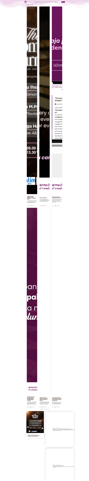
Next (48, 409)
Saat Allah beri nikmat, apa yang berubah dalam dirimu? (44, 399)
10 (46, 409)
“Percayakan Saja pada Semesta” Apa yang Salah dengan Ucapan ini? (57, 399)
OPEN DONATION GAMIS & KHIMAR (58, 465)
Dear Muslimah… (43, 197)
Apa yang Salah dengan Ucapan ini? (56, 197)
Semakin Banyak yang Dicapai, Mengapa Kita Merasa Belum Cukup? (31, 398)
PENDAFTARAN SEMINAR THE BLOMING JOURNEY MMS (31, 198)
